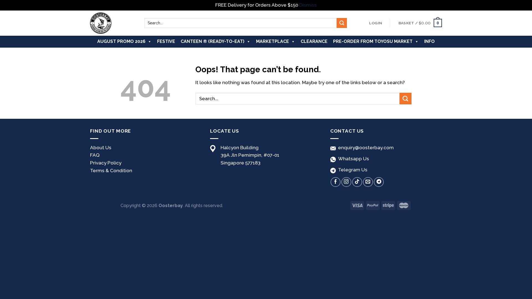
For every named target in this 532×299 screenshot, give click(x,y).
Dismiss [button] (308, 5)
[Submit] (342, 23)
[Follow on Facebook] (336, 182)
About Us (100, 147)
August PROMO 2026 (121, 41)
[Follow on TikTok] (357, 182)
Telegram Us (351, 169)
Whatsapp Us (352, 158)
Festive (166, 41)
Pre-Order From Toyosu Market (373, 41)
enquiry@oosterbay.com (365, 147)
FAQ (94, 155)
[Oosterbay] (113, 23)
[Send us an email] (368, 182)
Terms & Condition (111, 170)
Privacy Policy (105, 163)
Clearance (314, 41)
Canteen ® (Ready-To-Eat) (212, 41)
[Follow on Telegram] (379, 182)
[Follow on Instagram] (346, 182)
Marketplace (272, 41)
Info (429, 41)
